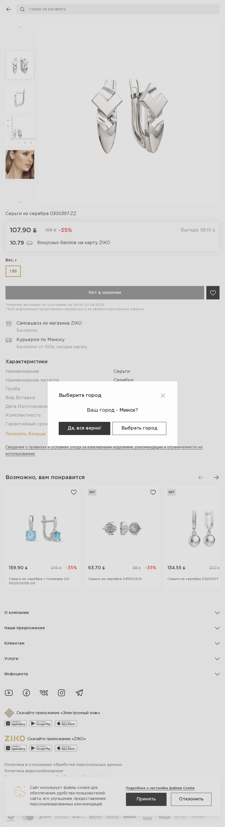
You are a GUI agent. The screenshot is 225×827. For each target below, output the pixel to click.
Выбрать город (139, 428)
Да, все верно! (84, 428)
